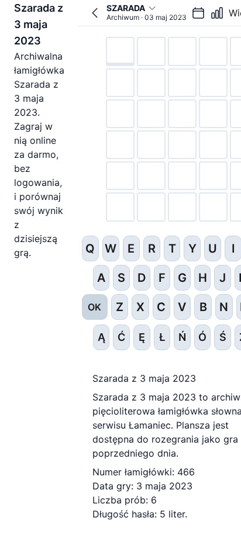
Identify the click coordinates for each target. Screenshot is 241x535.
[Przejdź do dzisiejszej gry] (95, 13)
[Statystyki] (217, 13)
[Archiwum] (198, 13)
